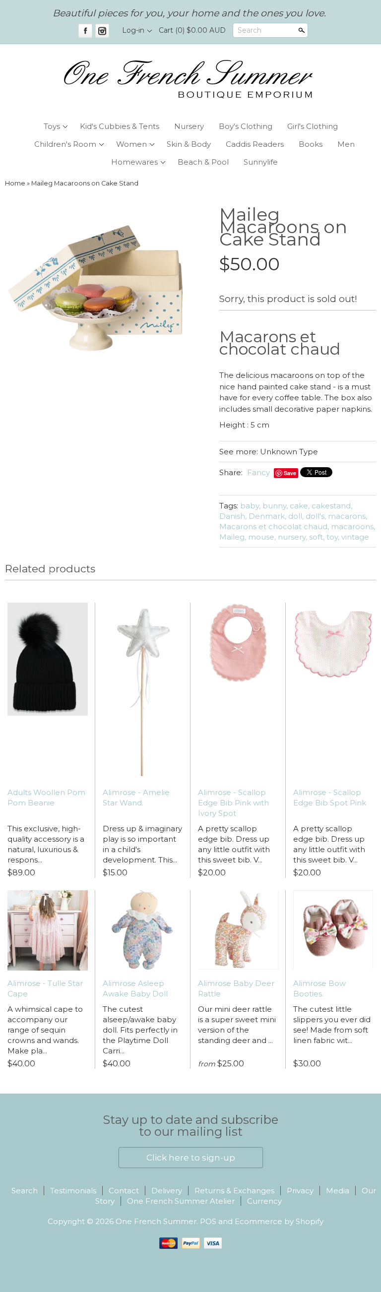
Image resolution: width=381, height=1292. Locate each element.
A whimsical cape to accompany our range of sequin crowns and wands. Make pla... (45, 1029)
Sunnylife (261, 162)
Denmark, (267, 516)
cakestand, (332, 505)
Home (15, 183)
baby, (250, 505)
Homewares (134, 162)
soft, (316, 537)
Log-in (133, 30)
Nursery (189, 126)
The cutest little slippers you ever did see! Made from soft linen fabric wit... (332, 1024)
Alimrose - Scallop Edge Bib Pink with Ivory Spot (233, 803)
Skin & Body (189, 144)
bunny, (275, 505)
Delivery (166, 1190)
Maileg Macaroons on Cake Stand (84, 183)
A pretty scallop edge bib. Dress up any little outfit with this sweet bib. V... (234, 844)
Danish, (233, 516)
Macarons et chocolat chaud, (274, 526)
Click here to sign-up (190, 1158)
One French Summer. (158, 1221)
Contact (124, 1190)
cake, (300, 505)
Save (290, 473)
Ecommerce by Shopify (279, 1221)
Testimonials (73, 1190)
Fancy (258, 472)
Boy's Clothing (245, 126)
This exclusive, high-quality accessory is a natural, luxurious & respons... (45, 844)
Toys (52, 126)
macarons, (347, 516)
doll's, (316, 516)
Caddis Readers (255, 144)
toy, (332, 537)
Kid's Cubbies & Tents (119, 126)
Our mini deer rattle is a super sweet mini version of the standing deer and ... (237, 1024)
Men (346, 144)
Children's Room (65, 144)
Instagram (102, 31)
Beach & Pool (203, 162)
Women (131, 144)
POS (208, 1221)
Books (310, 144)
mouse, (262, 537)
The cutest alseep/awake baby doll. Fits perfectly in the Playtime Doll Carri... (140, 1029)
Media (337, 1190)
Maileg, (232, 537)
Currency (264, 1201)
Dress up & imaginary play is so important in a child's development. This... (142, 844)
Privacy (300, 1190)
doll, (296, 516)
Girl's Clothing (312, 126)
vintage (355, 537)
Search (249, 30)
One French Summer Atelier (181, 1201)
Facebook (85, 31)
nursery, (292, 537)
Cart (192, 30)
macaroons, (353, 526)
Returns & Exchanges (234, 1190)
